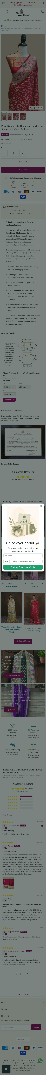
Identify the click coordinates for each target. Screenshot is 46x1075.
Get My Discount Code (23, 567)
